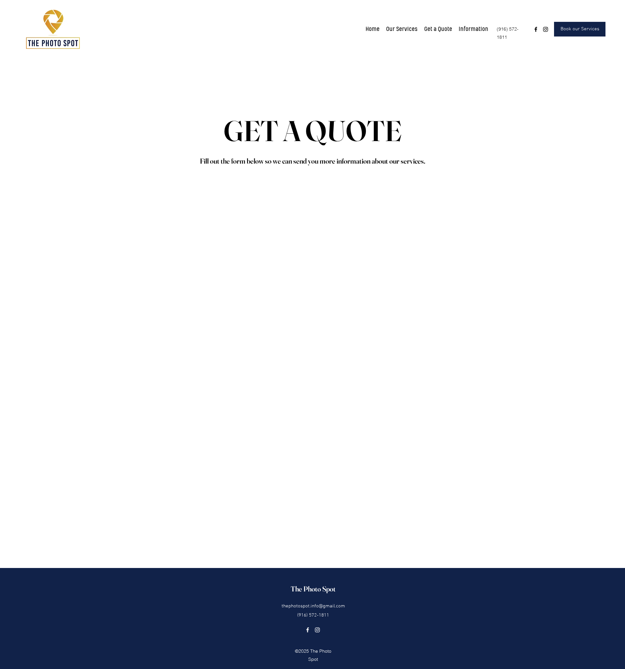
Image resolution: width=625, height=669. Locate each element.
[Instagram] (545, 29)
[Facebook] (536, 29)
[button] (402, 29)
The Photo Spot (313, 588)
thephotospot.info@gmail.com (313, 606)
